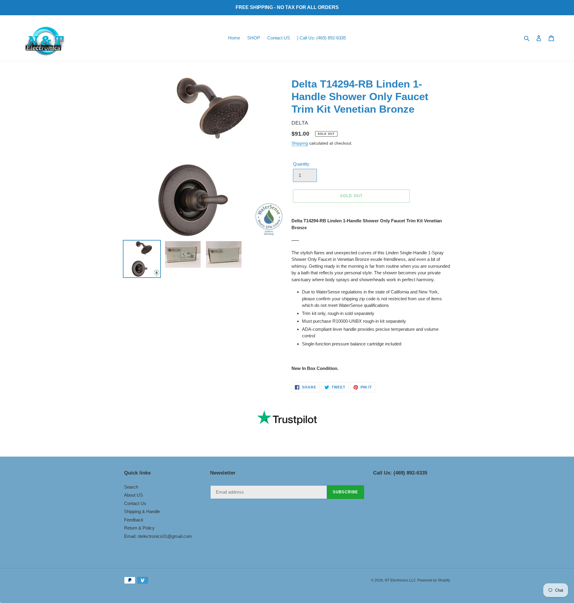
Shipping (299, 143)
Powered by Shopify (433, 580)
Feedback (134, 519)
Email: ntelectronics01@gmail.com (158, 536)
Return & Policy (139, 527)
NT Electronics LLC (400, 580)
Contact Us (135, 503)
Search (131, 486)
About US (133, 495)
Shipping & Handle (142, 511)
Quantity (301, 163)
